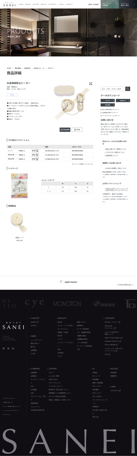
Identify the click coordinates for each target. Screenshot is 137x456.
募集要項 (113, 376)
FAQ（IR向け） (97, 396)
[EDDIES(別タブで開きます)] (51, 304)
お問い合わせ (53, 379)
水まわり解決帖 (110, 345)
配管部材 (80, 325)
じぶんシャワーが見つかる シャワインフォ (114, 349)
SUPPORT (35, 4)
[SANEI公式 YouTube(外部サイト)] (8, 348)
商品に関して (35, 343)
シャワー (60, 339)
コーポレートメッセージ (38, 381)
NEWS (61, 4)
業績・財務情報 (97, 383)
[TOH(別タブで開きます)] (80, 303)
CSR (32, 386)
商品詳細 (11, 155)
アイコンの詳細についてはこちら (83, 164)
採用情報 (95, 4)
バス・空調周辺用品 (83, 332)
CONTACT (69, 4)
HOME (21, 4)
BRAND (28, 4)
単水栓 (59, 336)
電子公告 (95, 417)
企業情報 (34, 350)
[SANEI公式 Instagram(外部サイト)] (4, 348)
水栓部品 (60, 353)
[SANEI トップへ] (13, 325)
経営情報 (95, 379)
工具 (78, 349)
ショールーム (35, 407)
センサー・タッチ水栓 (64, 325)
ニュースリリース (36, 340)
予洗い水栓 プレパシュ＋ (109, 327)
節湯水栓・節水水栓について (58, 389)
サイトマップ (6, 414)
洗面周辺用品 (81, 336)
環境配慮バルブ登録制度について (60, 393)
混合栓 (59, 322)
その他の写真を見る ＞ (125, 285)
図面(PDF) (123, 100)
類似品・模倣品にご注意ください (60, 400)
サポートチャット (55, 383)
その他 (33, 353)
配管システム (81, 322)
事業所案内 (34, 403)
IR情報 (90, 4)
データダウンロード (55, 386)
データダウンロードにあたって (111, 116)
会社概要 (34, 389)
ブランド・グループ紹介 (38, 398)
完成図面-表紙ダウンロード (110, 112)
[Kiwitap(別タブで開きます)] (107, 303)
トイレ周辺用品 (82, 342)
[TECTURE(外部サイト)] (13, 348)
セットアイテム (62, 329)
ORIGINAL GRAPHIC (111, 341)
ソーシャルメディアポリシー (11, 410)
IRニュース (96, 376)
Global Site (114, 390)
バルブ (59, 356)
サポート (52, 372)
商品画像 (107, 105)
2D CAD (107, 100)
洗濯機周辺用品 (82, 339)
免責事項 (95, 407)
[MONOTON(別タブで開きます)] (15, 303)
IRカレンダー (96, 393)
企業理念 (34, 376)
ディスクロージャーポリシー (99, 401)
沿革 (32, 393)
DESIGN (43, 4)
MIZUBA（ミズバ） (111, 322)
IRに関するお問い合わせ (99, 411)
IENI (106, 354)
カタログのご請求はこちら (115, 152)
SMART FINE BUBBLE (112, 338)
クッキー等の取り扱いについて (12, 406)
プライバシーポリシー (9, 398)
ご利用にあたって (8, 402)
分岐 (58, 349)
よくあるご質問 (54, 376)
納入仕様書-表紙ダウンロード (110, 109)
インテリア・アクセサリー (65, 344)
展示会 (33, 347)
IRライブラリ (96, 386)
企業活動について (111, 155)
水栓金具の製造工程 (37, 410)
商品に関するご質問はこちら (115, 149)
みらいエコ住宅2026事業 (57, 396)
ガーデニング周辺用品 (84, 346)
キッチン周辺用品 (83, 329)
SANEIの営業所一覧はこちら (115, 168)
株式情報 (95, 389)
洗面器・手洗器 (62, 332)
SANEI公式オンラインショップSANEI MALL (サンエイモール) (116, 189)
